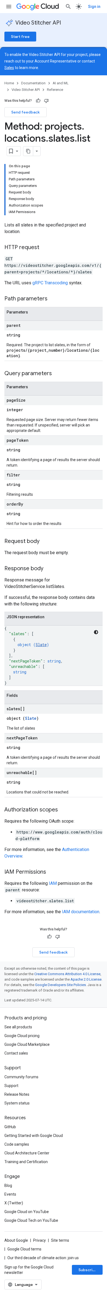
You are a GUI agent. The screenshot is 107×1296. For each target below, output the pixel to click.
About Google (16, 1240)
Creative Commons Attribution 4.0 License (67, 974)
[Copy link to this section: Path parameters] (52, 299)
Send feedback (25, 112)
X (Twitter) (13, 1203)
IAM (53, 883)
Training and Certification (26, 1162)
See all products (18, 1027)
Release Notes (16, 1094)
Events (10, 1194)
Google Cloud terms (24, 1249)
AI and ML (61, 83)
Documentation (33, 83)
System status (17, 1103)
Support (11, 1085)
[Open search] (68, 6)
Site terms (60, 1240)
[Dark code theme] (96, 632)
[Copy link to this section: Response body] (48, 569)
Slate (41, 644)
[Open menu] (8, 6)
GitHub (10, 1127)
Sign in (94, 6)
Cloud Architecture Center (26, 1153)
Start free (20, 36)
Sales (9, 67)
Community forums (21, 1077)
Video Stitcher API (38, 22)
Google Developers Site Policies (60, 985)
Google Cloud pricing (22, 1036)
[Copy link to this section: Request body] (45, 541)
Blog (8, 1185)
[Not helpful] (46, 101)
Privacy (39, 1240)
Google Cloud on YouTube (26, 1212)
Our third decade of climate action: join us (43, 1258)
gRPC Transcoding (50, 282)
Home (9, 83)
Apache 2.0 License (86, 979)
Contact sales (16, 1053)
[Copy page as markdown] (28, 151)
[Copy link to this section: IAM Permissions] (51, 872)
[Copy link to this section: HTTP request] (44, 247)
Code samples (16, 1144)
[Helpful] (38, 101)
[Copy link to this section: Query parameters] (57, 374)
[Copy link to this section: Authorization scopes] (63, 810)
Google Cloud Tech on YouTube (31, 1220)
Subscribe (87, 1269)
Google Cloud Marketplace (27, 1044)
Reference (55, 90)
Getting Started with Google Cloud (33, 1135)
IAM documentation (80, 911)
